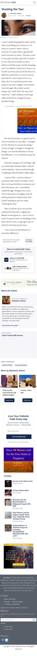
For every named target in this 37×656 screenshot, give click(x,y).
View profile (21, 15)
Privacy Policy (8, 629)
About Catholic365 (9, 599)
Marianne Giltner (16, 13)
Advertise (7, 602)
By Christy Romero (18, 521)
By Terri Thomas (17, 538)
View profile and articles (11, 325)
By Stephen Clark (18, 508)
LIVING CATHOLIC (7, 365)
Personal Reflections (21, 365)
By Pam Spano (17, 493)
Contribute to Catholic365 (12, 604)
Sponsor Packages (17, 602)
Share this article (29, 240)
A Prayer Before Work (21, 490)
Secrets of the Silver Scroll (22, 481)
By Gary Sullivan (17, 483)
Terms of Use (8, 627)
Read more (9, 400)
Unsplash (16, 37)
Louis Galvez (9, 37)
